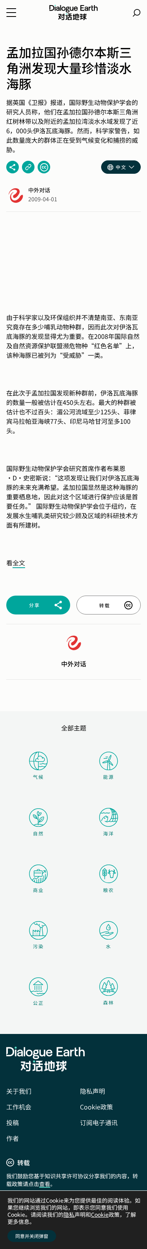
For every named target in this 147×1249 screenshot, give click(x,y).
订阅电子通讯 (99, 1122)
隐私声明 (92, 1091)
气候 (38, 776)
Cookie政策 (96, 1106)
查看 (44, 1184)
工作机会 (18, 1106)
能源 (108, 776)
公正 (38, 1002)
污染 (38, 946)
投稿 (12, 1122)
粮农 (108, 890)
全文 (19, 562)
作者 (12, 1138)
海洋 (108, 833)
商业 (38, 890)
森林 (108, 1002)
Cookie (100, 1214)
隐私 (69, 1214)
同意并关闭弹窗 (31, 1235)
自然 (38, 833)
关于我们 (18, 1091)
